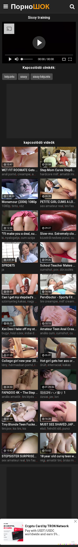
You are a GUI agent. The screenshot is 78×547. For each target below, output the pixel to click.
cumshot (46, 269)
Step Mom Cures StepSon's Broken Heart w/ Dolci (58, 170)
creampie (24, 174)
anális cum (47, 333)
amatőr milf (68, 174)
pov (56, 269)
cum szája (28, 238)
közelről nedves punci (55, 238)
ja (3, 269)
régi (42, 460)
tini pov (6, 428)
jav (51, 396)
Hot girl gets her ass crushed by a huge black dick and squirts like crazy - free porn (58, 361)
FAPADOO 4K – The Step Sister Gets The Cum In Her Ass (20, 392)
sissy (23, 76)
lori (57, 396)
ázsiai (44, 396)
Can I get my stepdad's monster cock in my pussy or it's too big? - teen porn (20, 297)
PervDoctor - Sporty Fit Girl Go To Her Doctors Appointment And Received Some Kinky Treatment (58, 297)
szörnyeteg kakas (14, 301)
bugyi (5, 333)
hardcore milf (49, 174)
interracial (54, 365)
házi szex (16, 333)
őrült (43, 365)
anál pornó (9, 174)
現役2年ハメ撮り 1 (52, 392)
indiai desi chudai (36, 333)
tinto (15, 206)
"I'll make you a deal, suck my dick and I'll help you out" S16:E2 (20, 233)
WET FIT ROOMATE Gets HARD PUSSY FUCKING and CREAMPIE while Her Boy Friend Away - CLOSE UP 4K (20, 170)
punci (66, 428)
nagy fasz (34, 301)
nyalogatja (12, 238)
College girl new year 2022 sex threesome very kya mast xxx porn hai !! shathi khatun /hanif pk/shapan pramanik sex (20, 361)
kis (24, 428)
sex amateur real (51, 206)
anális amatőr (11, 396)
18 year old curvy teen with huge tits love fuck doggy (58, 456)
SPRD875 (8, 265)
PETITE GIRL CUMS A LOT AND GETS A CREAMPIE (58, 202)
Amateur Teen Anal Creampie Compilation (58, 329)
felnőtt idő (54, 428)
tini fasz (70, 206)
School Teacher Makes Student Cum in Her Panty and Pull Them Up (58, 265)
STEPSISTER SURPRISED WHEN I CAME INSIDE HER (20, 456)
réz (21, 206)
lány (4, 365)
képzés (10, 76)
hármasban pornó (21, 365)
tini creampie (49, 301)
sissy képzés (41, 76)
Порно (21, 6)
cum (74, 238)
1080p (6, 206)
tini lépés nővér (32, 396)
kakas (67, 365)
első (43, 428)
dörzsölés (66, 269)
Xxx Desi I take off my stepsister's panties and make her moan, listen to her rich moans (20, 329)
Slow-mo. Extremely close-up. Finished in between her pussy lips (58, 233)
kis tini (17, 428)
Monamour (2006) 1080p (19, 202)
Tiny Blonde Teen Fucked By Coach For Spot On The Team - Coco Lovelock (20, 424)
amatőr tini (54, 460)
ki (3, 238)
